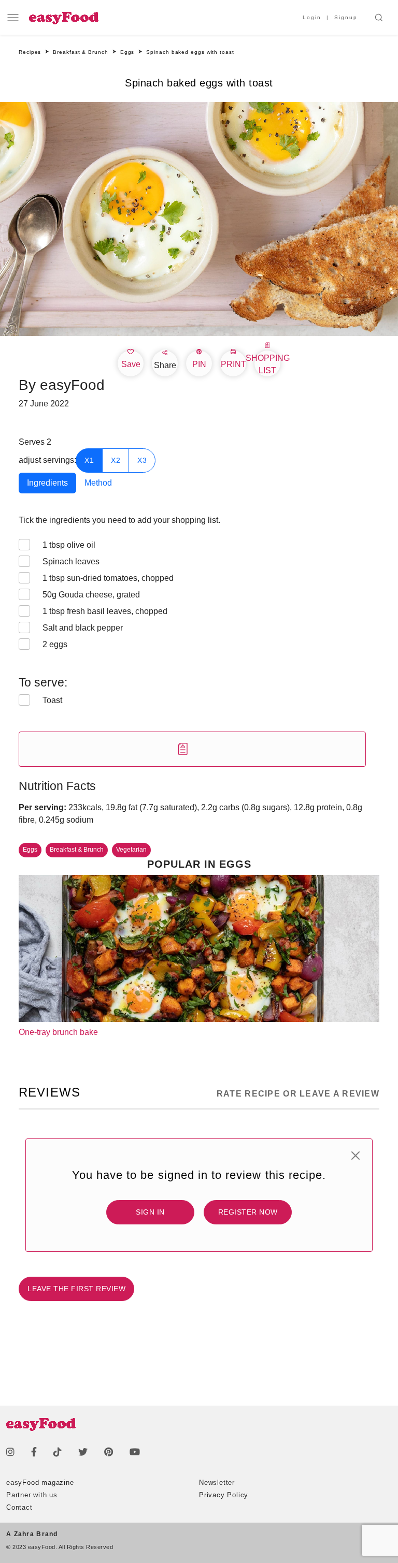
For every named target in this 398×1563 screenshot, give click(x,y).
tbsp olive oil (68, 545)
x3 (142, 460)
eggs (54, 644)
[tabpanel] (199, 640)
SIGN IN (150, 1212)
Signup (346, 17)
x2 (115, 460)
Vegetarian (131, 849)
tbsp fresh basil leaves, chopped (104, 611)
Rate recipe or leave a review (298, 1093)
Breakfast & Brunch (77, 849)
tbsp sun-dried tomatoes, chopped (108, 578)
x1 (89, 460)
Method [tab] (98, 482)
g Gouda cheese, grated (91, 594)
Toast (52, 700)
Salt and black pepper (82, 627)
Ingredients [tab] (47, 482)
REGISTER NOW (248, 1212)
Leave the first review (76, 1288)
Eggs (30, 849)
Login (312, 17)
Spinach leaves (71, 561)
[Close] (355, 1155)
